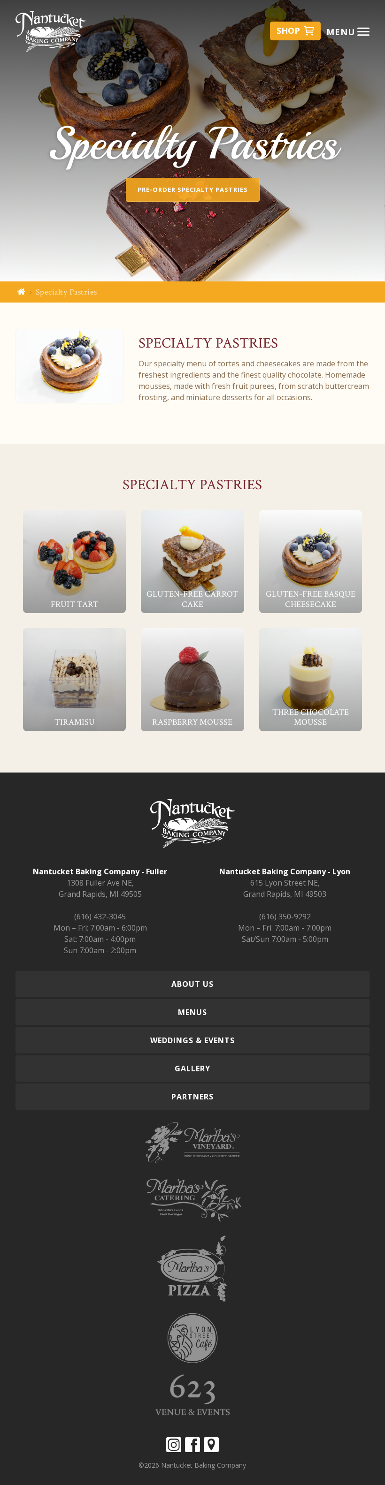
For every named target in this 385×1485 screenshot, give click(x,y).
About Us (192, 984)
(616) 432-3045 (100, 916)
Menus (192, 1012)
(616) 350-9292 (285, 916)
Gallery (192, 1068)
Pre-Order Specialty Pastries (193, 189)
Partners (192, 1096)
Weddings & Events (192, 1040)
